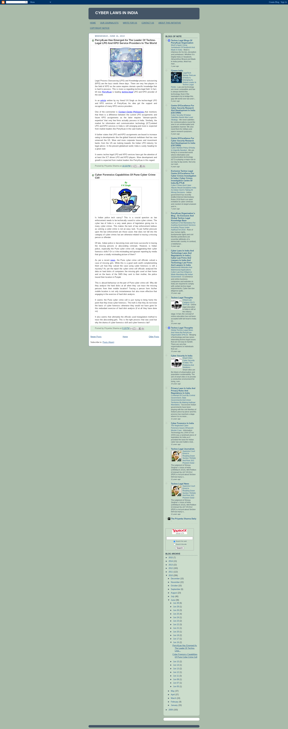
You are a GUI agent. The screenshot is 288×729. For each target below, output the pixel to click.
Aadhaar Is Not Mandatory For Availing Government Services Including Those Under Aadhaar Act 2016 (183, 226)
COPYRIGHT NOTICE (100, 28)
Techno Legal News (180, 484)
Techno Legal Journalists (182, 449)
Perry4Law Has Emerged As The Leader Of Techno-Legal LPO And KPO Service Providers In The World (126, 42)
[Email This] (132, 166)
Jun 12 (176, 672)
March (174, 698)
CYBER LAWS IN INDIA (116, 13)
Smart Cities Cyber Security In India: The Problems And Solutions (189, 362)
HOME (93, 23)
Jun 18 (176, 635)
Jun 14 (176, 665)
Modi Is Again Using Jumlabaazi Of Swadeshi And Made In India (183, 47)
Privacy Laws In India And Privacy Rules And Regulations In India (183, 390)
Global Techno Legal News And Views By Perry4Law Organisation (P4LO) (182, 332)
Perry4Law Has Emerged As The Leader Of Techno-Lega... (184, 648)
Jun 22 (176, 625)
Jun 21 (176, 628)
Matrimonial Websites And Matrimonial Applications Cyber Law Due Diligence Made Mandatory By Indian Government (182, 272)
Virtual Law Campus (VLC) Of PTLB (189, 302)
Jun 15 (176, 662)
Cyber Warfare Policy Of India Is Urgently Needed (183, 149)
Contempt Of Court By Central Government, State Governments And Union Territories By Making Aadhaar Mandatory (183, 400)
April (173, 695)
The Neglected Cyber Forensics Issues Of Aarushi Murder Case (182, 428)
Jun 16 (176, 642)
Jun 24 (176, 617)
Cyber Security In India (181, 356)
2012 (171, 568)
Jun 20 (176, 632)
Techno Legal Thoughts (182, 298)
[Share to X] (138, 166)
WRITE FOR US (130, 23)
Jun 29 (176, 607)
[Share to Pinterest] (143, 166)
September (176, 589)
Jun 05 (176, 686)
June (173, 600)
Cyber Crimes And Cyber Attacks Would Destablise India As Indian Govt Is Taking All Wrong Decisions (183, 188)
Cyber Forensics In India (182, 423)
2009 (171, 710)
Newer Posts (96, 337)
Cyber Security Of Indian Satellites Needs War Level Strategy (182, 117)
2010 (171, 575)
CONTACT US (148, 23)
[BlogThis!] (135, 166)
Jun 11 (176, 676)
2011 (171, 572)
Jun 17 (176, 639)
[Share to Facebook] (141, 166)
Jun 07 (176, 683)
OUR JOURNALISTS (109, 23)
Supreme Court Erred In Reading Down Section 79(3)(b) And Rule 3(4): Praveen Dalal (189, 457)
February (175, 702)
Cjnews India (177, 71)
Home (125, 337)
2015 (171, 558)
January (174, 705)
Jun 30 (176, 603)
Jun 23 (176, 621)
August (174, 593)
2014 (171, 561)
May (173, 691)
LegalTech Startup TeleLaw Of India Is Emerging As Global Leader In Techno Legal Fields (183, 80)
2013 (171, 565)
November (175, 582)
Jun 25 (176, 614)
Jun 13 (176, 669)
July (173, 596)
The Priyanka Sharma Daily (183, 519)
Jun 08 (176, 679)
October (174, 586)
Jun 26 (176, 610)
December (175, 579)
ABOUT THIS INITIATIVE (169, 23)
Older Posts (154, 337)
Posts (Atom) (108, 342)
